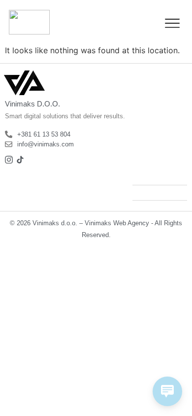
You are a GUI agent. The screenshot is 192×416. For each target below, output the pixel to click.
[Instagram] (8, 159)
